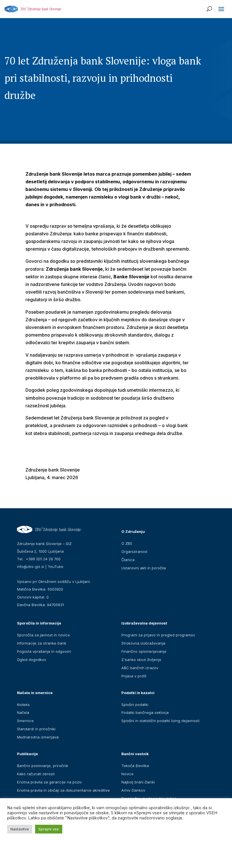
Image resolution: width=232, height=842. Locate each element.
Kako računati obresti (36, 774)
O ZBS (126, 543)
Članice (128, 559)
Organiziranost (134, 551)
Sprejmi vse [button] (48, 829)
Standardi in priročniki (36, 729)
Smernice (25, 720)
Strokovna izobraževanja (143, 643)
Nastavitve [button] (19, 829)
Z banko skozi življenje (141, 659)
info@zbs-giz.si (30, 566)
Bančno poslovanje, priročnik (42, 765)
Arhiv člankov (133, 790)
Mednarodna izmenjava (38, 737)
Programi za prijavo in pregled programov (158, 635)
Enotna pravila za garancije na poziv (49, 782)
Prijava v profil (133, 676)
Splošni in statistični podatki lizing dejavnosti (160, 720)
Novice (127, 774)
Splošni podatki (134, 704)
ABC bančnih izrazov (139, 668)
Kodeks (23, 704)
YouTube (55, 566)
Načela (23, 712)
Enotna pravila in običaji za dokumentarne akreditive (63, 790)
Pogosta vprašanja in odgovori (44, 651)
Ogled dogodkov (31, 659)
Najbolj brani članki (138, 782)
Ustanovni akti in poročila (143, 568)
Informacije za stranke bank (41, 643)
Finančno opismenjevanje (143, 651)
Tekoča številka (135, 765)
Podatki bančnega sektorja (145, 712)
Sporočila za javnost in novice (43, 635)
